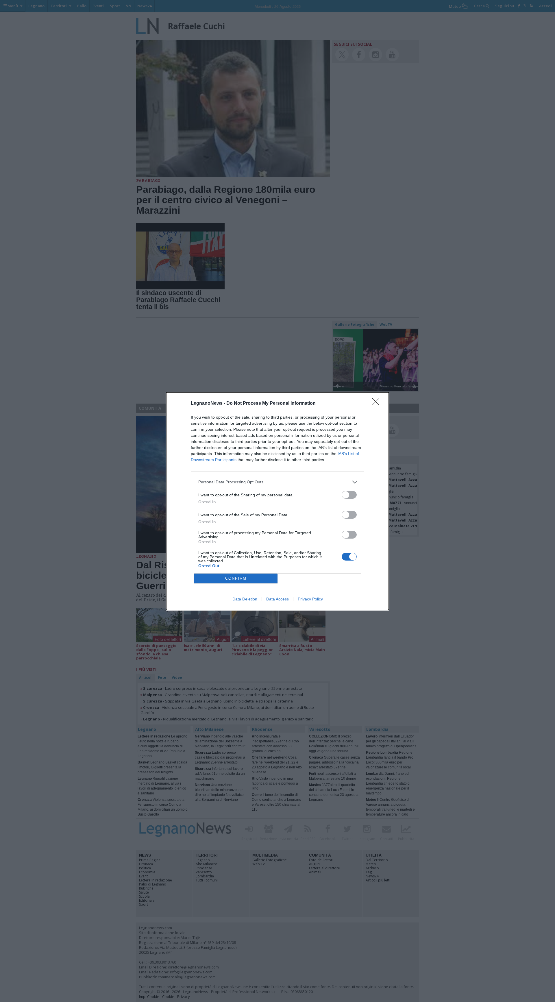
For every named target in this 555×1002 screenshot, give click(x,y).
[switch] (349, 495)
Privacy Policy (310, 599)
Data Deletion (244, 599)
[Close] (377, 403)
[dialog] (277, 501)
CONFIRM (236, 578)
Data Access (277, 599)
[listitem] (277, 482)
